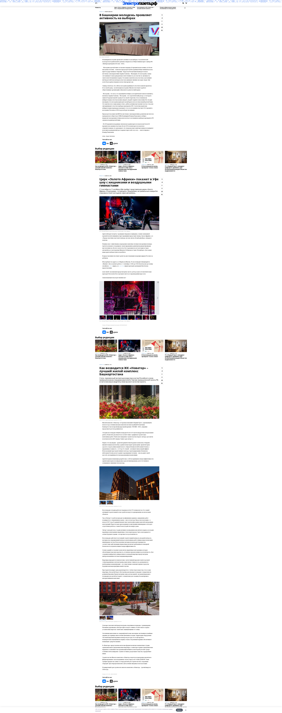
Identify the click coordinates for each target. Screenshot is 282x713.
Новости (101, 11)
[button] (158, 298)
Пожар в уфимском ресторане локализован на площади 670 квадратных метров (168, 8)
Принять (179, 710)
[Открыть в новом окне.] (105, 143)
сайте (110, 266)
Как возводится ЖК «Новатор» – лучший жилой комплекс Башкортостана (145, 8)
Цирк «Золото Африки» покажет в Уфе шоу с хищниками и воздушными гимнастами (124, 8)
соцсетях (121, 266)
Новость (98, 7)
